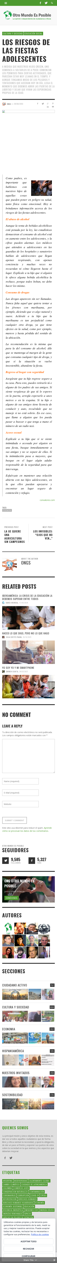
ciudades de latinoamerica (34, 1184)
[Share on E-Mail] (53, 106)
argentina (7, 1180)
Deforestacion (10, 1198)
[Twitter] (46, 3)
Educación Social (33, 33)
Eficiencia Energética (13, 1209)
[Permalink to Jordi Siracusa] (20, 928)
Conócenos (11, 897)
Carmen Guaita (12, 671)
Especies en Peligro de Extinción (18, 1217)
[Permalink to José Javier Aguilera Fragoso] (44, 940)
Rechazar (28, 1248)
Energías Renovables (12, 1213)
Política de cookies (40, 1234)
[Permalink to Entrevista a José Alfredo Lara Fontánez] (48, 1081)
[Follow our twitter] (5, 860)
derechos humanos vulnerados (18, 1202)
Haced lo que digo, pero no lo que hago (25, 633)
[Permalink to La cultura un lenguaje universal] (15, 1016)
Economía (39, 1202)
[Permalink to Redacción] (8, 928)
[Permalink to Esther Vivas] (20, 940)
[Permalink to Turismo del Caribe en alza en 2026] (34, 1038)
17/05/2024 (23, 603)
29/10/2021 (27, 637)
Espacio (27, 1213)
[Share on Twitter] (43, 103)
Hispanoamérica (13, 1051)
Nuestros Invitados (16, 1072)
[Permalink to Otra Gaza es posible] (34, 994)
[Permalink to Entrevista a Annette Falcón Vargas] (15, 1081)
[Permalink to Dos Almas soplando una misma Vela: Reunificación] (34, 1060)
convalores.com (47, 500)
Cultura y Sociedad (13, 33)
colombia (7, 1188)
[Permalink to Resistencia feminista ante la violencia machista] (48, 994)
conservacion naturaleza (15, 1191)
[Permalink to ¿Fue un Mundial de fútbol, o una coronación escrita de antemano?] (48, 1016)
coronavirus (9, 1195)
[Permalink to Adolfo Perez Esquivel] (32, 952)
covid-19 (35, 1195)
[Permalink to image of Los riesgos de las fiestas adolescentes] (28, 136)
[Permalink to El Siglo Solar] (34, 1103)
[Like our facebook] (31, 860)
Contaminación (37, 1191)
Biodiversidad (20, 1180)
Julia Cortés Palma (14, 637)
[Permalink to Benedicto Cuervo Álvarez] (8, 940)
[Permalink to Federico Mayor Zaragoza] (32, 928)
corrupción (23, 1195)
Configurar (28, 1256)
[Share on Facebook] (38, 103)
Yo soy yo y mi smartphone (18, 667)
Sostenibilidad (12, 1094)
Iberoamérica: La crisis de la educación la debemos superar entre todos (27, 597)
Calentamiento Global (39, 1180)
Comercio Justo (21, 1188)
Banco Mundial (12, 603)
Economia (8, 1029)
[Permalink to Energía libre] (15, 1103)
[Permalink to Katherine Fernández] (8, 952)
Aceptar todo (29, 1241)
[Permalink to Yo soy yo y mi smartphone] (28, 686)
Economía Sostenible (12, 1206)
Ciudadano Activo (14, 985)
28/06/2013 (18, 103)
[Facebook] (40, 3)
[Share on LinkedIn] (48, 106)
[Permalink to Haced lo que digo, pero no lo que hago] (28, 652)
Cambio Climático (11, 1184)
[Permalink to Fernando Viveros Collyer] (32, 940)
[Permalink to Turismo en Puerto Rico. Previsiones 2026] (48, 1038)
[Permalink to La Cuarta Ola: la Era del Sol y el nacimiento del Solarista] (48, 1103)
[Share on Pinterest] (53, 103)
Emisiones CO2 (31, 1209)
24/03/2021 (23, 671)
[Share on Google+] (48, 103)
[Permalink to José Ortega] (44, 952)
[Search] (6, 3)
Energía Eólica (47, 1209)
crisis (43, 1195)
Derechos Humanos (27, 1198)
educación (7, 510)
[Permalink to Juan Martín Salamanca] (20, 952)
